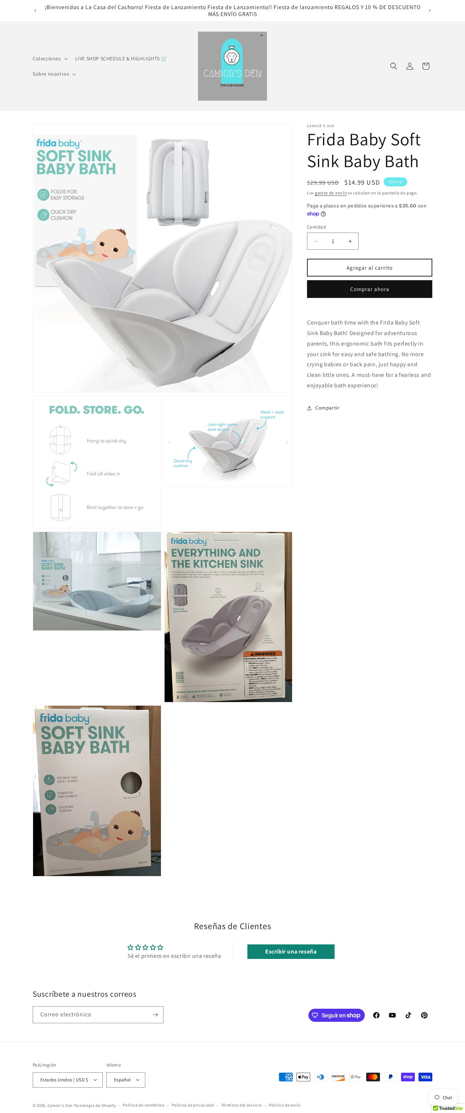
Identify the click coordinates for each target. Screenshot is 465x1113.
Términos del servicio (241, 1105)
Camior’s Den (60, 1105)
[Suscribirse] (155, 1014)
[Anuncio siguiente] (430, 10)
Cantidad (316, 227)
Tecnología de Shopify (95, 1105)
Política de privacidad (193, 1105)
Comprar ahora (369, 289)
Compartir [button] (327, 407)
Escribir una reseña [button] (290, 952)
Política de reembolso (144, 1105)
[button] (49, 58)
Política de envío (285, 1105)
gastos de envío (331, 192)
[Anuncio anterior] (35, 10)
